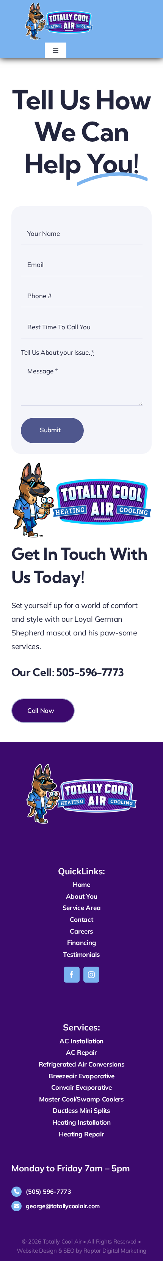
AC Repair (81, 1052)
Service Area (82, 908)
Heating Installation (81, 1122)
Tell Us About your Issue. (57, 352)
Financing (81, 943)
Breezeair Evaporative (81, 1076)
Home (81, 884)
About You (81, 896)
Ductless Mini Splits (81, 1110)
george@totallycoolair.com (63, 1206)
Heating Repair (81, 1134)
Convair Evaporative (81, 1087)
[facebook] (72, 975)
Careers (81, 931)
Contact (81, 919)
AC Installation (81, 1041)
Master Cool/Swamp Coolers (81, 1099)
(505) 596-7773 (48, 1191)
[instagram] (91, 975)
